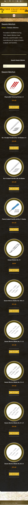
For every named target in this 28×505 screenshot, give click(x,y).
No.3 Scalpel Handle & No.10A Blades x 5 (14, 137)
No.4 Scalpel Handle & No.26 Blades (14, 178)
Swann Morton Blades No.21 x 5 (14, 423)
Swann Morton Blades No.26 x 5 (14, 463)
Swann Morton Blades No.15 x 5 (14, 382)
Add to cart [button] (14, 107)
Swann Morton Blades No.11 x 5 (14, 341)
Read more (14, 148)
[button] (14, 15)
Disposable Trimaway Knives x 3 (14, 97)
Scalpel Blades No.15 (14, 260)
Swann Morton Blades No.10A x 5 (14, 300)
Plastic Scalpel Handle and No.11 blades (14, 219)
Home (4, 28)
